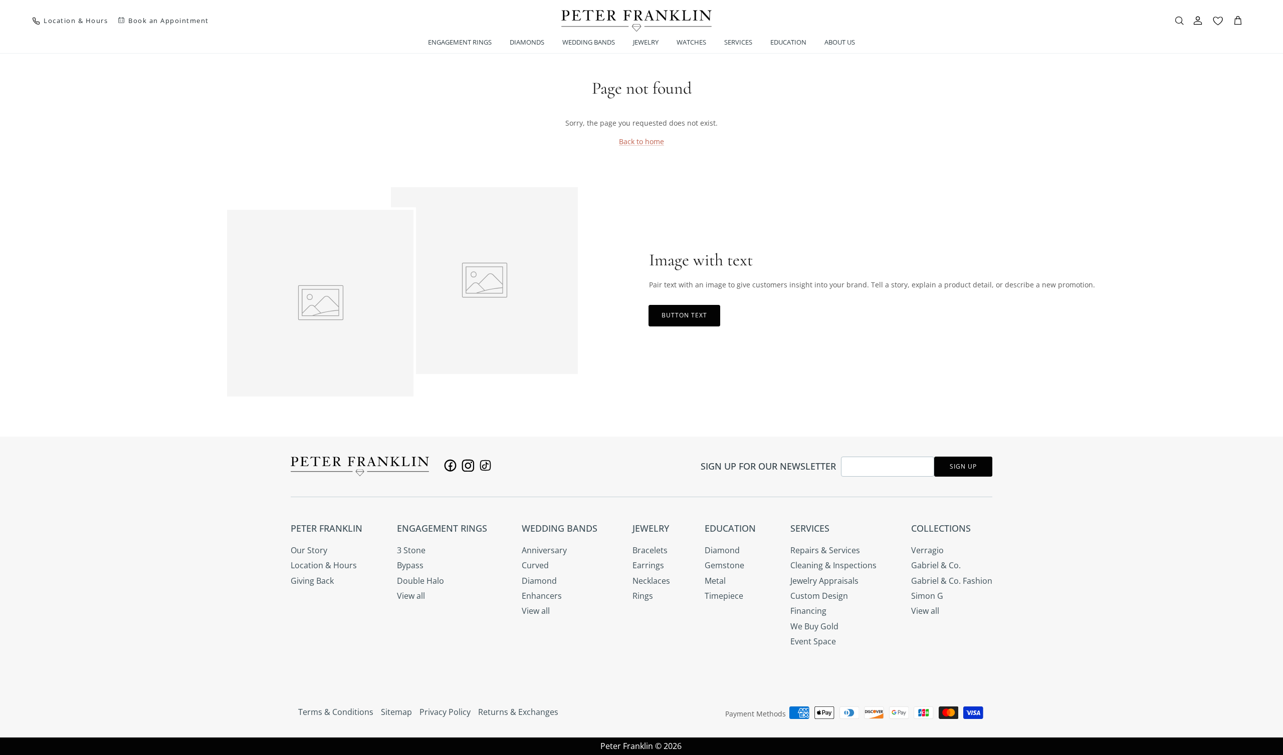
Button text (684, 315)
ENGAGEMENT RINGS (460, 42)
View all (411, 595)
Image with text (701, 260)
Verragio (927, 550)
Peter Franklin (626, 745)
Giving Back (312, 580)
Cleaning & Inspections (833, 565)
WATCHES (691, 42)
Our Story (309, 550)
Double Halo (420, 580)
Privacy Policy (445, 711)
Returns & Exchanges (518, 711)
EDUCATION (788, 42)
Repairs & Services (825, 550)
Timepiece (724, 595)
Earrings (648, 565)
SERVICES (738, 42)
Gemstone (724, 565)
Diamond (539, 580)
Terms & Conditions (335, 711)
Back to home (641, 141)
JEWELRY (646, 42)
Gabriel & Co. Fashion (951, 580)
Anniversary (544, 550)
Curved (535, 565)
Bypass (410, 565)
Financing (808, 610)
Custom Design (819, 595)
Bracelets (650, 550)
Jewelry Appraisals (824, 580)
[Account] (1198, 21)
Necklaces (651, 580)
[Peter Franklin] (636, 21)
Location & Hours (324, 565)
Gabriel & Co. (936, 565)
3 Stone (411, 550)
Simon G (927, 595)
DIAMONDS (527, 42)
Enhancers (542, 595)
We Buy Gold (814, 626)
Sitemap (396, 711)
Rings (642, 595)
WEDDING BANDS (588, 42)
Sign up (963, 466)
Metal (715, 580)
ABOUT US (839, 42)
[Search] (1179, 21)
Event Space (813, 641)
